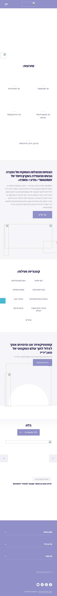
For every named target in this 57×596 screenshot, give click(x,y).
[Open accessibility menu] (3, 301)
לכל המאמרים (31, 432)
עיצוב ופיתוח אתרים (45, 591)
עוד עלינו (42, 214)
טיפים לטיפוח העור (42, 479)
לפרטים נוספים (43, 362)
